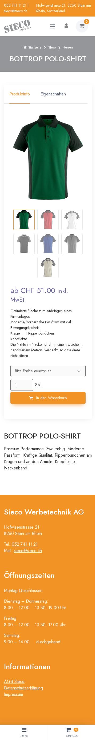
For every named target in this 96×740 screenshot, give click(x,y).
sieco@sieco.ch (15, 11)
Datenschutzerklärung (23, 688)
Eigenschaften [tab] (53, 94)
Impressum (13, 694)
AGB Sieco (14, 681)
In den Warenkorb (51, 398)
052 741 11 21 (15, 5)
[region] (48, 94)
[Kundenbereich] (66, 26)
